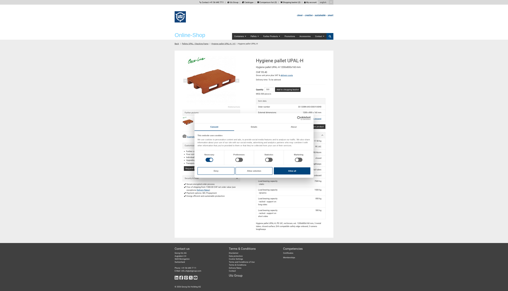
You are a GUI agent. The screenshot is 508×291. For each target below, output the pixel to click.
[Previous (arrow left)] (187, 80)
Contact (232, 271)
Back (177, 44)
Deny (216, 171)
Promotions (290, 36)
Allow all (292, 171)
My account (311, 2)
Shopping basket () (291, 2)
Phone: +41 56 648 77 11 (185, 268)
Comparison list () (268, 2)
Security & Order (192, 178)
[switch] (239, 160)
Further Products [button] (270, 36)
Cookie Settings (236, 259)
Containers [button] (239, 36)
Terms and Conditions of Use (242, 262)
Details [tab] (254, 127)
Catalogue (248, 2)
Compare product (315, 126)
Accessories (305, 36)
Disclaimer (233, 253)
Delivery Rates (203, 190)
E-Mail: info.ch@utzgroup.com (188, 271)
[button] (325, 2)
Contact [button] (318, 36)
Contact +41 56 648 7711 (212, 2)
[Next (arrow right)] (235, 80)
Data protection (236, 256)
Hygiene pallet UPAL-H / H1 (223, 44)
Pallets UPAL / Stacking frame (195, 44)
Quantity (259, 89)
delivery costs (287, 75)
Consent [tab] (214, 127)
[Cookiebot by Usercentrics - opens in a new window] (299, 118)
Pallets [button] (254, 36)
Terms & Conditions (237, 265)
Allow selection (254, 171)
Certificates (288, 253)
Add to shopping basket (288, 89)
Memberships (289, 257)
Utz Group (233, 2)
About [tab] (294, 127)
